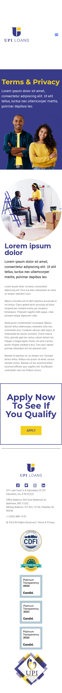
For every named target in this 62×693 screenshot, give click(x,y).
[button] (56, 35)
